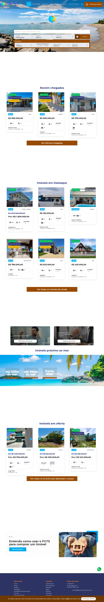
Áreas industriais (50, 585)
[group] (20, 103)
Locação (16, 587)
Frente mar (64, 4)
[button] (24, 36)
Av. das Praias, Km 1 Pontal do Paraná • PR (73, 586)
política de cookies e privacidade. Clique (54, 599)
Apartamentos (49, 583)
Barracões (48, 587)
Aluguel (57, 4)
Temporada (17, 589)
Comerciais (49, 595)
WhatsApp (99, 569)
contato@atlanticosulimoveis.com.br (82, 590)
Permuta (16, 593)
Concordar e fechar (88, 599)
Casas (47, 589)
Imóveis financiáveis (73, 4)
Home (29, 4)
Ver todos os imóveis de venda (52, 289)
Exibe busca (77, 36)
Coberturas (49, 593)
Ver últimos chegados (52, 143)
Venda (51, 4)
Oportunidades (36, 4)
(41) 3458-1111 (70, 583)
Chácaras (48, 591)
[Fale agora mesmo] (93, 2)
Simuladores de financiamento (22, 591)
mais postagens (17, 549)
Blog (82, 4)
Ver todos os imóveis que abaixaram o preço (52, 479)
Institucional (45, 4)
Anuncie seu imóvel (19, 595)
